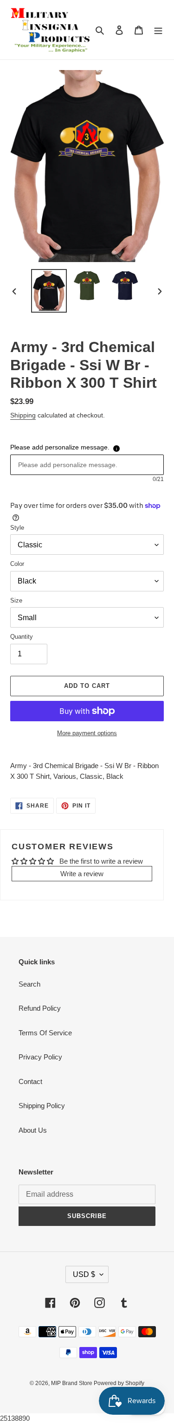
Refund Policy (40, 1008)
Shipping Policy (42, 1106)
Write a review (81, 874)
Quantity (21, 636)
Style (17, 527)
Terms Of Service (45, 1033)
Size (16, 600)
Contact (30, 1081)
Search (29, 984)
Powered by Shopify (119, 1383)
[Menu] (158, 30)
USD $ (84, 1274)
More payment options (87, 733)
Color (17, 563)
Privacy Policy (40, 1057)
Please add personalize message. (60, 447)
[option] (49, 291)
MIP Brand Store (72, 1383)
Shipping (23, 415)
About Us (33, 1130)
